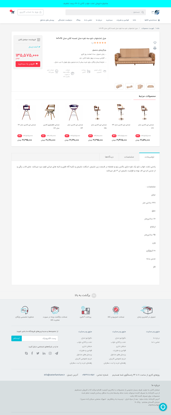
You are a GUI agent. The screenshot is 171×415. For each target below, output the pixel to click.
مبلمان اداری (121, 346)
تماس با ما (88, 20)
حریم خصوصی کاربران (117, 359)
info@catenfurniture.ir (54, 375)
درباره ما (99, 20)
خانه (134, 20)
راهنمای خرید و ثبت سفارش (115, 363)
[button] (14, 12)
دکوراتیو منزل (120, 338)
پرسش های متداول (47, 20)
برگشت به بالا (83, 295)
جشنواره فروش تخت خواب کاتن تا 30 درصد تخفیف (85, 3)
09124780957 (88, 375)
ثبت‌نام (16, 338)
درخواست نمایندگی (65, 20)
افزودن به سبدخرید (26, 64)
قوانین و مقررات (122, 20)
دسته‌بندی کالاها (151, 20)
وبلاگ (78, 20)
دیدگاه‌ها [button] (109, 157)
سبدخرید (109, 20)
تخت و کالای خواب (118, 342)
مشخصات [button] (129, 157)
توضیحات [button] (149, 157)
